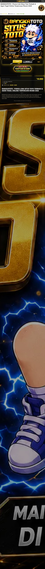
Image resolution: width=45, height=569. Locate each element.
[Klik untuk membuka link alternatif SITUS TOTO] (22, 38)
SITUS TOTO (4, 13)
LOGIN (17, 61)
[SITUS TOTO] (41, 7)
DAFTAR (28, 61)
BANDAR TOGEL (10, 85)
